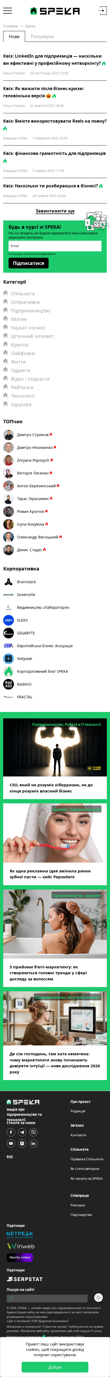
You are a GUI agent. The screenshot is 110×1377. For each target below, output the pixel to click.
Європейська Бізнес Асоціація (45, 645)
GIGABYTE (26, 632)
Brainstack (26, 581)
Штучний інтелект (32, 336)
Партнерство (81, 1214)
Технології (23, 396)
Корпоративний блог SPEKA (42, 671)
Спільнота (23, 293)
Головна (10, 26)
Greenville (26, 594)
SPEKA (22, 1308)
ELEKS (22, 620)
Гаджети (20, 370)
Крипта (19, 344)
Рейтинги (22, 387)
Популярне (42, 36)
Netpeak (24, 658)
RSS (10, 1156)
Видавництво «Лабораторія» (43, 607)
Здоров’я (21, 404)
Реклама (77, 1205)
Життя (18, 362)
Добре (55, 1367)
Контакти (78, 1135)
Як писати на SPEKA (86, 1178)
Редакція (77, 1111)
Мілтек (19, 319)
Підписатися (28, 263)
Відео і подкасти (30, 379)
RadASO (24, 684)
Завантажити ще (55, 211)
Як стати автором (84, 1168)
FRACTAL (24, 696)
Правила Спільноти (86, 1159)
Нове (14, 36)
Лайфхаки (23, 353)
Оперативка (25, 302)
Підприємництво (30, 310)
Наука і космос (28, 327)
